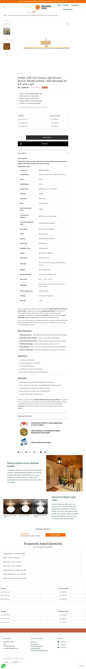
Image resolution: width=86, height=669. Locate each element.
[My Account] (30, 12)
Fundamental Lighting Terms (14, 553)
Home (4, 15)
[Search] (28, 12)
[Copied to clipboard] (45, 452)
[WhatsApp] (41, 452)
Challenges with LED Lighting (14, 574)
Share (21, 452)
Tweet (29, 452)
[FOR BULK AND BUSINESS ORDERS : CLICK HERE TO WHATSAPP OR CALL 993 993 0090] (43, 1)
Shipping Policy (35, 648)
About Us (33, 642)
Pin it (36, 452)
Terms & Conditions (36, 646)
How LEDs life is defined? (12, 566)
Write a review (55, 535)
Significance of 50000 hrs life (14, 570)
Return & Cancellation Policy (39, 650)
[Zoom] (67, 24)
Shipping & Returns (25, 416)
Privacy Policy (35, 644)
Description (22, 153)
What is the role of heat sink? (15, 578)
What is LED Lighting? (11, 557)
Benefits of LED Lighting (12, 562)
